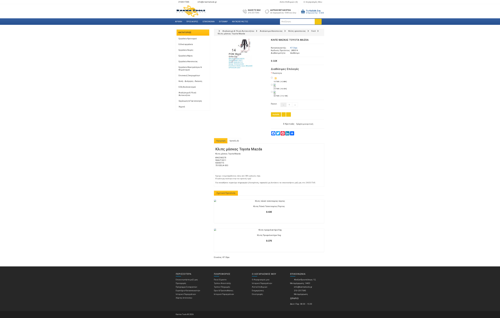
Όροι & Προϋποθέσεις (223, 291)
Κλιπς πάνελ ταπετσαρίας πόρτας (269, 206)
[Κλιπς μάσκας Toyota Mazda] (240, 53)
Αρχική (178, 22)
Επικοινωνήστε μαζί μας (187, 280)
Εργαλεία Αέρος (186, 56)
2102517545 (183, 2)
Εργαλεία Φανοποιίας (188, 61)
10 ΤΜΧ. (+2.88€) (280, 82)
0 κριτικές (289, 124)
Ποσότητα (277, 73)
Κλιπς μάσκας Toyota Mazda (231, 34)
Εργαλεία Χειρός (186, 50)
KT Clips (293, 48)
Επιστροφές (257, 294)
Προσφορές (192, 22)
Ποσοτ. (274, 104)
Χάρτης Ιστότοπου (184, 298)
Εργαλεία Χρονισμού (188, 39)
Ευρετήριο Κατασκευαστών (188, 291)
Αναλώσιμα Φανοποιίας (271, 31)
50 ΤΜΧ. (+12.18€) (281, 96)
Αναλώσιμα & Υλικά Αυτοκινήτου (187, 94)
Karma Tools (181, 314)
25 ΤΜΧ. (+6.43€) (280, 89)
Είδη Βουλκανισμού (187, 87)
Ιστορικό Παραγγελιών (186, 294)
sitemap (223, 22)
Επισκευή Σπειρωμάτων (189, 75)
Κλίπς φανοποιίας (297, 31)
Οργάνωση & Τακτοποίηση (190, 101)
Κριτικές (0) (234, 140)
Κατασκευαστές (240, 22)
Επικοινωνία (209, 22)
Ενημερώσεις (258, 291)
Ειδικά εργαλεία (186, 44)
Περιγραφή (220, 140)
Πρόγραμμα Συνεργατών (186, 287)
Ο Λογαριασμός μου (261, 280)
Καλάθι (276, 114)
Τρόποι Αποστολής (222, 283)
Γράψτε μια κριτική (304, 124)
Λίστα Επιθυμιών (259, 287)
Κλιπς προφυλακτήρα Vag (269, 235)
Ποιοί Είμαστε (220, 280)
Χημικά (182, 107)
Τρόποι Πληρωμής (222, 287)
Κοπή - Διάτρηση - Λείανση (190, 81)
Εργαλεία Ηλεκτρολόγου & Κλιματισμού (190, 68)
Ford (313, 31)
